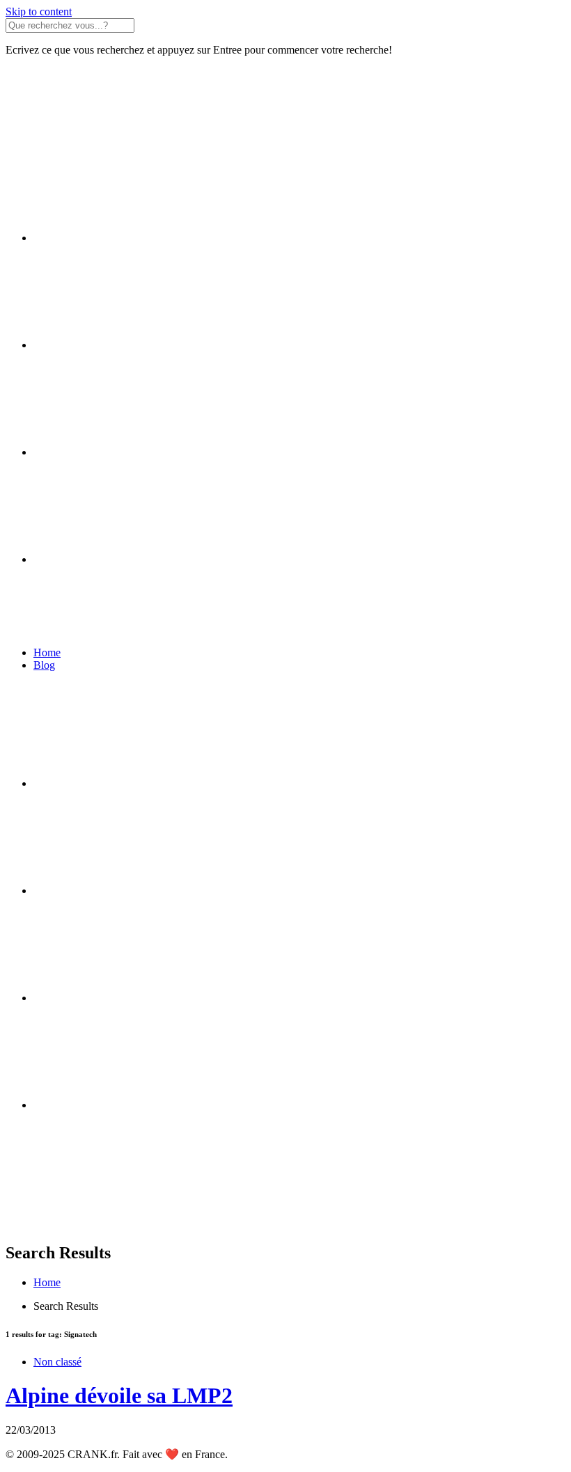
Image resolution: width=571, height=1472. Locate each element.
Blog (44, 665)
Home (47, 652)
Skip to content (39, 11)
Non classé (57, 1362)
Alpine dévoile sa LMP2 (119, 1395)
